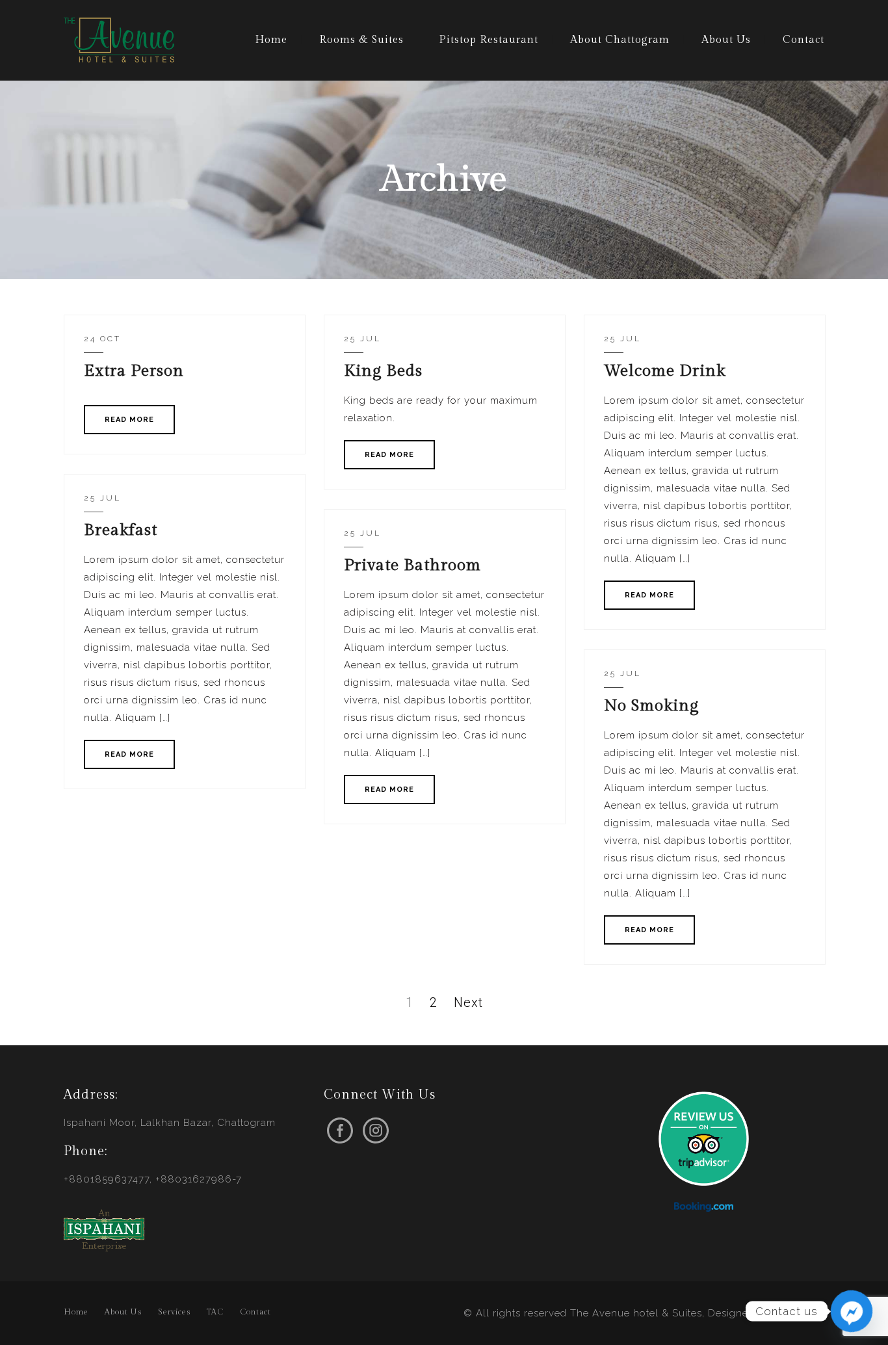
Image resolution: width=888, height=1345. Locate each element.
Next (468, 1002)
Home (271, 40)
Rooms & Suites (361, 40)
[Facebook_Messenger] (851, 1311)
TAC (215, 1311)
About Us (726, 40)
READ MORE (129, 419)
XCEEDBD (799, 1313)
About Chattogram (620, 40)
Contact (803, 40)
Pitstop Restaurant (488, 40)
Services (174, 1311)
